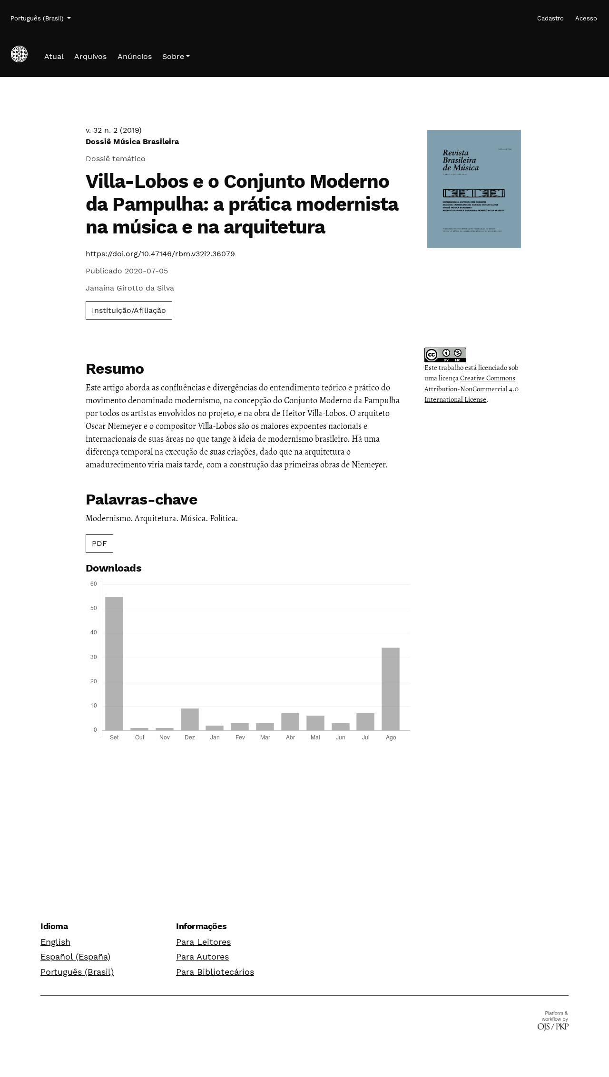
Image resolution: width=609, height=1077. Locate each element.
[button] (176, 56)
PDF (99, 543)
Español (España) (75, 956)
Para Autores (202, 956)
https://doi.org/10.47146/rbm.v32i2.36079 (160, 253)
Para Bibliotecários (215, 972)
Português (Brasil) (77, 972)
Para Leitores (203, 942)
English (55, 942)
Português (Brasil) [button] (38, 18)
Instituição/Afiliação (129, 310)
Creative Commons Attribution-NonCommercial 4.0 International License (471, 388)
